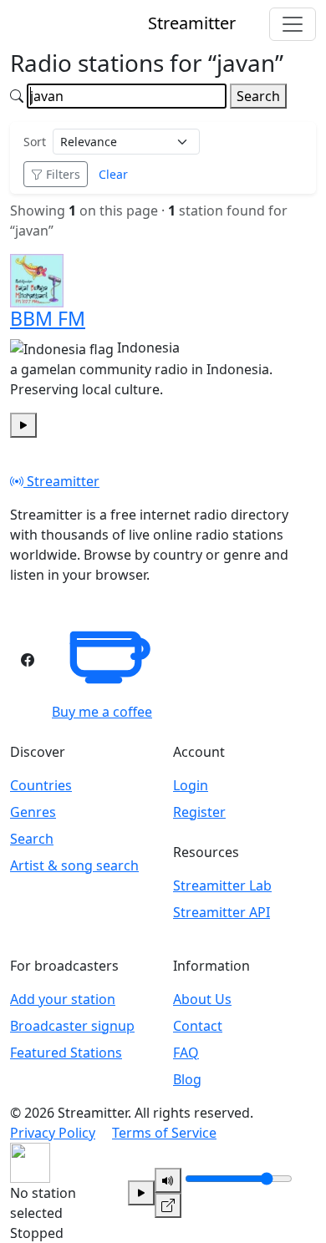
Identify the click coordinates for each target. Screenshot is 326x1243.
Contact (197, 1026)
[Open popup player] (168, 1205)
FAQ (186, 1052)
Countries (41, 785)
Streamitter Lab (222, 885)
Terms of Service (164, 1133)
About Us (202, 999)
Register (199, 812)
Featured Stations (66, 1052)
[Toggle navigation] (292, 24)
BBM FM (47, 318)
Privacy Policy (52, 1133)
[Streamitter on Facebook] (27, 660)
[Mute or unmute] (168, 1180)
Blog (187, 1079)
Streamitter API (221, 912)
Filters (63, 174)
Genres (33, 812)
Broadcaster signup (72, 1026)
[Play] (141, 1192)
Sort (34, 142)
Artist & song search (74, 865)
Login (190, 785)
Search (258, 96)
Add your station (62, 999)
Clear (113, 174)
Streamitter (61, 481)
